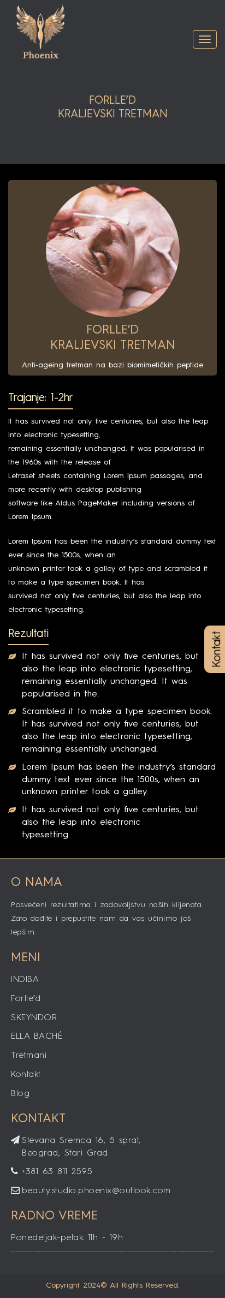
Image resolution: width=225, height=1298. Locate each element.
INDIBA (25, 979)
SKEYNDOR (34, 1018)
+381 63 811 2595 (57, 1172)
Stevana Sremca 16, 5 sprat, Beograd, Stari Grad (81, 1147)
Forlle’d (25, 999)
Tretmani (28, 1055)
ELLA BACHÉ (36, 1036)
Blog (20, 1093)
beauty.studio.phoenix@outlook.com (96, 1191)
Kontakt (26, 1074)
